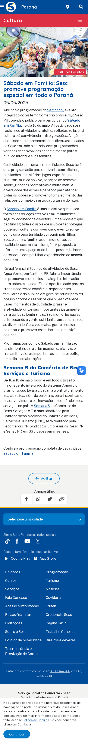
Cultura (12, 20)
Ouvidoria (53, 598)
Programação (57, 572)
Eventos (77, 72)
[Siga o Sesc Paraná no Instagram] (39, 541)
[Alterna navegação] (80, 20)
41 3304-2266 (60, 671)
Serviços (12, 589)
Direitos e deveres (61, 640)
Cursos (10, 581)
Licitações (13, 623)
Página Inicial (56, 623)
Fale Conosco (16, 598)
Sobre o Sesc (15, 632)
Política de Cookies (36, 720)
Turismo (52, 581)
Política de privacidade (23, 640)
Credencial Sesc (59, 615)
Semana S (15, 367)
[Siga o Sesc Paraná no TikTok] (8, 541)
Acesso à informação (22, 606)
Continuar (16, 734)
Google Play (20, 558)
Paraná (29, 6)
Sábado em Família (22, 209)
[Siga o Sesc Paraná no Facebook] (17, 541)
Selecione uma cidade (25, 519)
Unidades (12, 572)
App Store (48, 558)
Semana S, (55, 110)
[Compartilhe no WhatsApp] (38, 499)
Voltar (46, 478)
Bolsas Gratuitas (18, 615)
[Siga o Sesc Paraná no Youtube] (28, 541)
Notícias (52, 589)
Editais (51, 606)
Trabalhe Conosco (61, 632)
